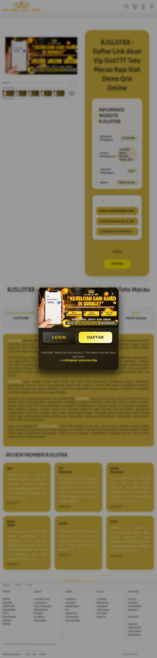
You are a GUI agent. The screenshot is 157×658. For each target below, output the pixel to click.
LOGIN (59, 337)
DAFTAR (95, 337)
